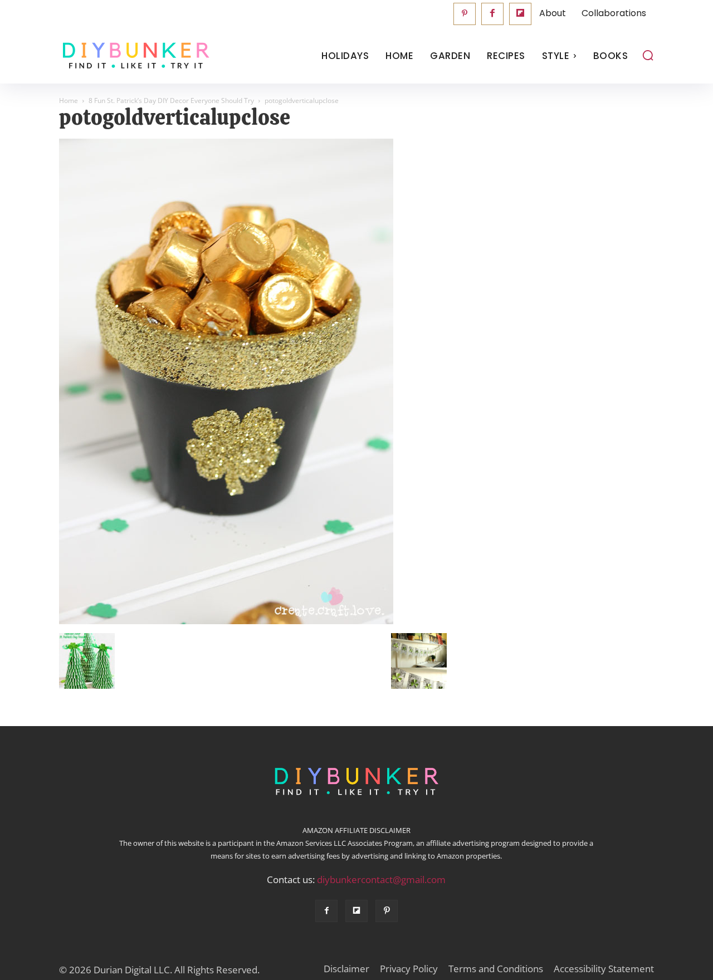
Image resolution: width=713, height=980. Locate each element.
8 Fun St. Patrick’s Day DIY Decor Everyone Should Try (171, 100)
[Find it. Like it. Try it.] (133, 56)
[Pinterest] (464, 14)
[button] (648, 55)
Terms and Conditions (495, 969)
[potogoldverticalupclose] (226, 621)
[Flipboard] (520, 14)
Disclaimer (346, 969)
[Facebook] (492, 14)
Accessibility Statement (604, 969)
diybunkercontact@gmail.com (381, 879)
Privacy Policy (409, 969)
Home (68, 100)
